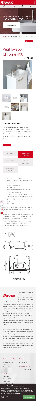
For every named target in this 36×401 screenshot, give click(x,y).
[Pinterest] (2, 209)
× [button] (34, 385)
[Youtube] (2, 213)
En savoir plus (11, 25)
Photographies (23, 362)
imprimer (30, 36)
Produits (9, 36)
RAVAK (6, 2)
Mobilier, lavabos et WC (19, 36)
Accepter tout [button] (28, 397)
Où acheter (7, 145)
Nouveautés (6, 367)
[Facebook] (2, 205)
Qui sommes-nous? (8, 362)
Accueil (5, 36)
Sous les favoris (30, 41)
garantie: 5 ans (10, 203)
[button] (6, 397)
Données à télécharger (25, 162)
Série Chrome (10, 153)
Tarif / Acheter (10, 161)
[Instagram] (2, 202)
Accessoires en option (10, 169)
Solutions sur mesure (25, 369)
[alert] (18, 392)
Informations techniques (25, 154)
